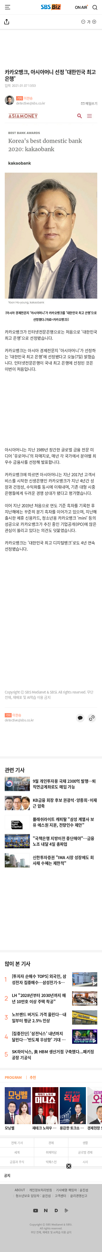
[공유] (7, 22)
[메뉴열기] (7, 7)
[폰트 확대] (94, 22)
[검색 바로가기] (95, 7)
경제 (51, 1142)
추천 (33, 1077)
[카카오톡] (80, 718)
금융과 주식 (17, 1161)
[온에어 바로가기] (81, 7)
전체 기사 (17, 1142)
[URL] (91, 718)
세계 (17, 1152)
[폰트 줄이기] (83, 22)
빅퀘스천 (51, 1161)
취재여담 (51, 1152)
